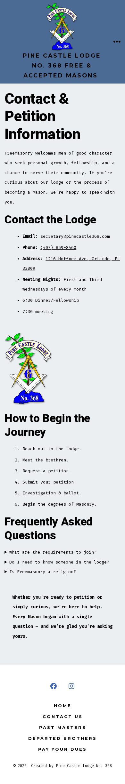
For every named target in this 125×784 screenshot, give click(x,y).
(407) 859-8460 (58, 247)
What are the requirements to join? (52, 552)
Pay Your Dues (62, 749)
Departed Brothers (62, 738)
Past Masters (62, 727)
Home (62, 705)
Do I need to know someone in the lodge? (59, 562)
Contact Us (63, 716)
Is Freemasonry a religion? (42, 571)
